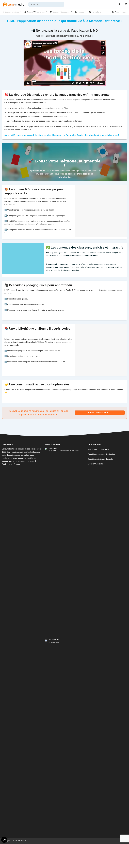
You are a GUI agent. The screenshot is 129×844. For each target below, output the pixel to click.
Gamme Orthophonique (34, 12)
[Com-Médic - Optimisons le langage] (13, 4)
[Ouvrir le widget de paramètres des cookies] (4, 840)
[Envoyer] (62, 4)
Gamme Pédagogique (60, 12)
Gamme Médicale (10, 12)
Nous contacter (119, 12)
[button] (119, 4)
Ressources (81, 12)
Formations (95, 12)
